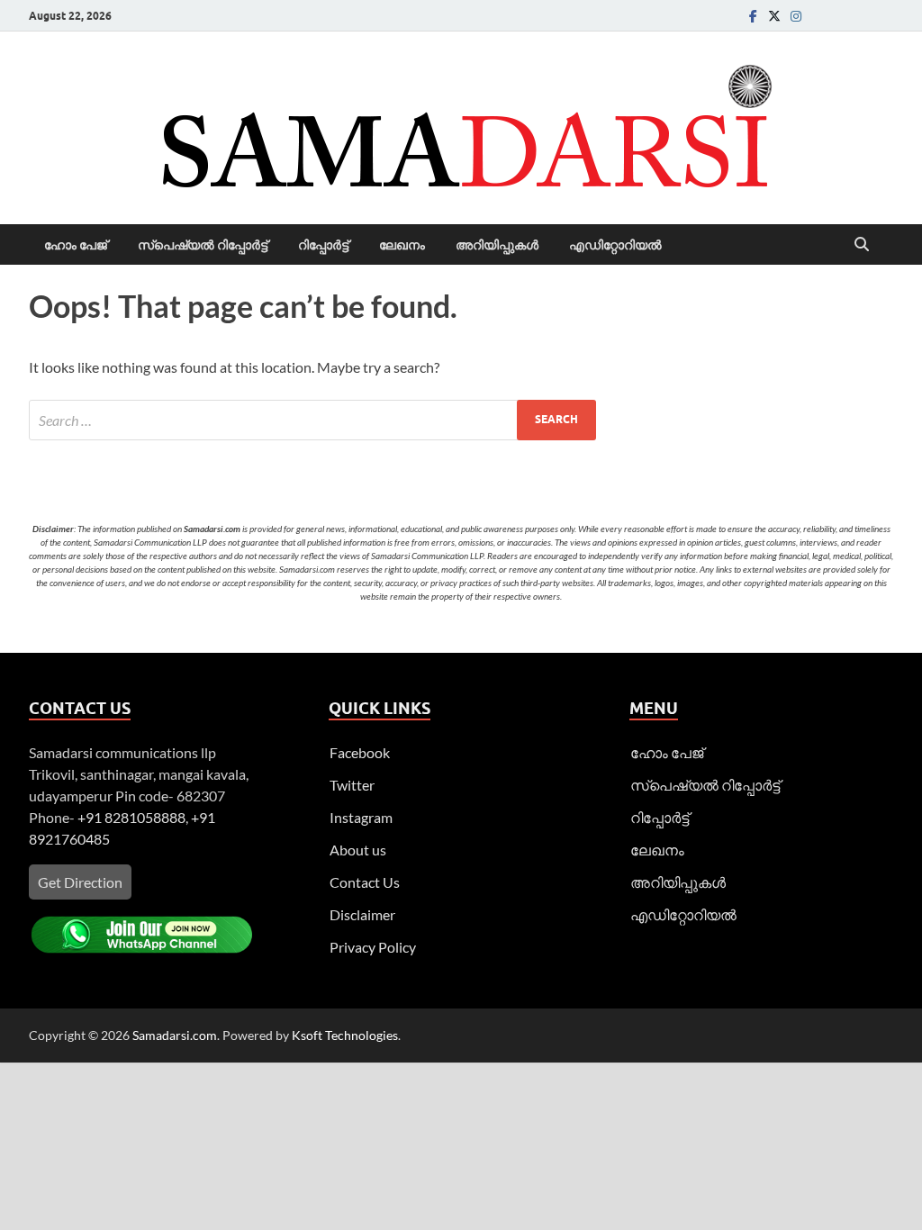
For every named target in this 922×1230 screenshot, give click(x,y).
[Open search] (861, 245)
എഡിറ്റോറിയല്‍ (615, 245)
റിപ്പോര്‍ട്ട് (323, 245)
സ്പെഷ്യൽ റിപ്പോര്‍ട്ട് (202, 245)
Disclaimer (362, 914)
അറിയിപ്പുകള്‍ (497, 245)
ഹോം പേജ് (75, 245)
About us (358, 849)
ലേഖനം (402, 245)
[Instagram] (796, 16)
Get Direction (80, 882)
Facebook (360, 752)
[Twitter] (774, 16)
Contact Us (365, 882)
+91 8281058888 (131, 817)
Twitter (352, 784)
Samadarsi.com (174, 1035)
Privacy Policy (373, 946)
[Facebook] (753, 16)
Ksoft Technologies (345, 1035)
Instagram (361, 817)
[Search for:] (312, 420)
